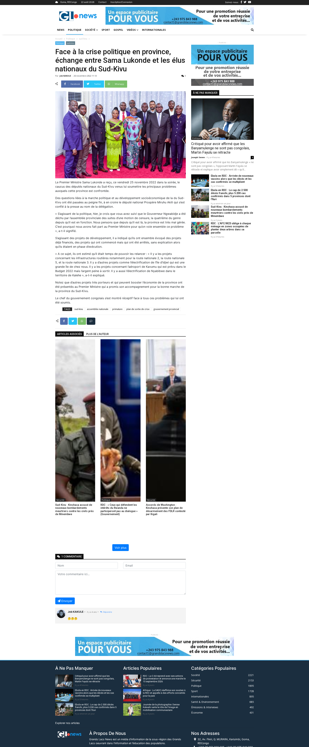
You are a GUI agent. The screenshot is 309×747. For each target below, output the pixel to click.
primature (117, 309)
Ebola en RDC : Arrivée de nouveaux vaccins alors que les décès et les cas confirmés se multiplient (232, 179)
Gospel (118, 29)
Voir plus (120, 547)
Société (90, 29)
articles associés (69, 334)
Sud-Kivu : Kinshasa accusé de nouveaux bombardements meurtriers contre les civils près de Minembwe (232, 211)
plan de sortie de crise (137, 309)
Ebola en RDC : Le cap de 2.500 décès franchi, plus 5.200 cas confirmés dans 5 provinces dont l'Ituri (230, 195)
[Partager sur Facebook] (64, 321)
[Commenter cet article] (91, 321)
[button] (117, 16)
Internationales (154, 29)
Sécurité (60, 500)
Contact (102, 2)
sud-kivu (83, 38)
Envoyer (66, 601)
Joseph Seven (198, 157)
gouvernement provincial (166, 309)
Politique (74, 29)
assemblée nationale (97, 309)
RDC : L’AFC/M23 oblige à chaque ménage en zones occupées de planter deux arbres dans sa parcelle (231, 228)
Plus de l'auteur (97, 334)
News (60, 29)
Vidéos (131, 29)
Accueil (58, 38)
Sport (106, 29)
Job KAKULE (66, 75)
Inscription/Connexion (121, 2)
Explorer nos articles (67, 722)
